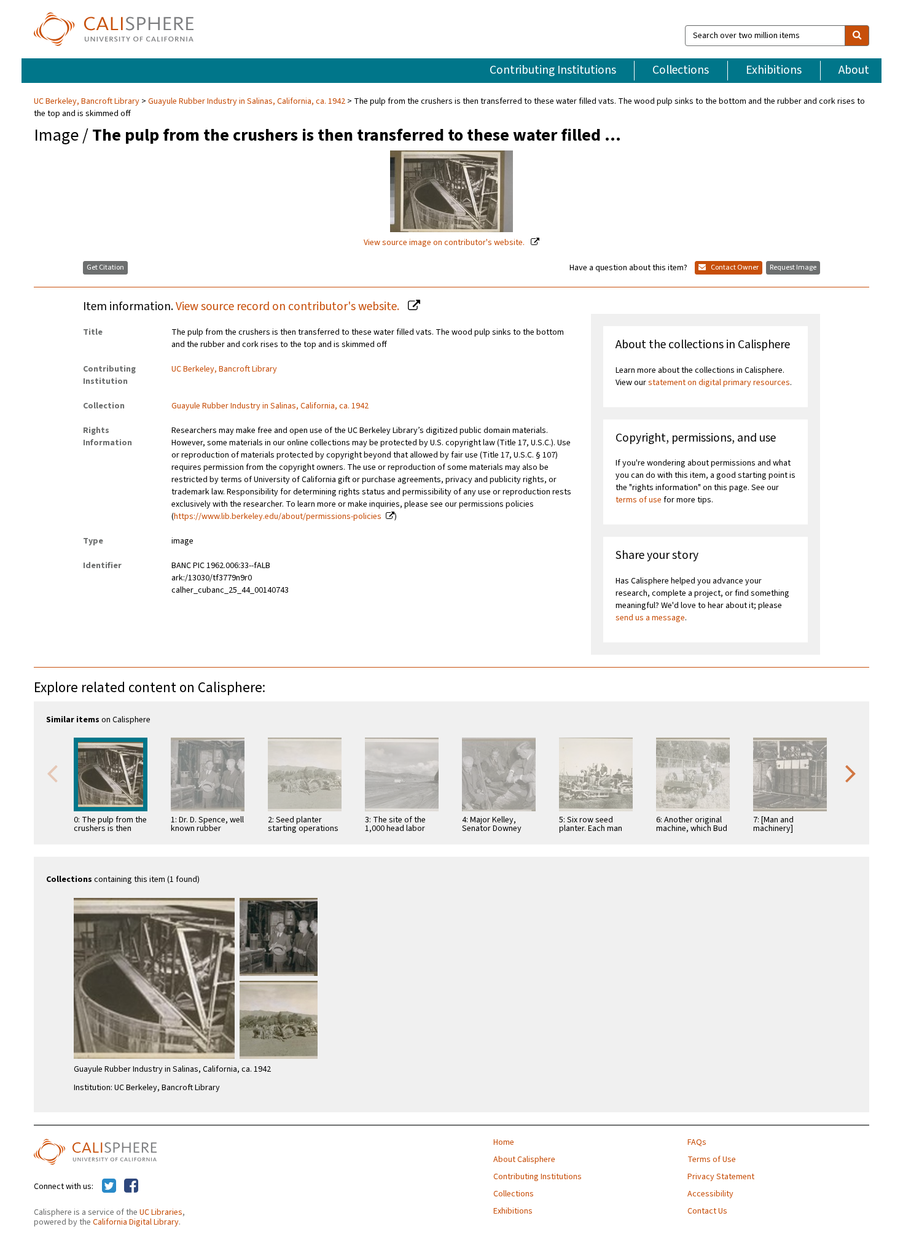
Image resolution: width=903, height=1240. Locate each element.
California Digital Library (136, 1222)
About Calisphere (524, 1159)
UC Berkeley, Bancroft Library (87, 101)
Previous (52, 772)
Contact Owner (734, 267)
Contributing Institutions (553, 70)
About (853, 70)
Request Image (793, 267)
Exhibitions (774, 70)
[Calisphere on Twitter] (109, 1186)
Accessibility (710, 1194)
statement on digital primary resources (719, 382)
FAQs (696, 1142)
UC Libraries (160, 1212)
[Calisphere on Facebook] (131, 1186)
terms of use (639, 500)
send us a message (650, 618)
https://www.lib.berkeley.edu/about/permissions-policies (277, 516)
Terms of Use (711, 1159)
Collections (680, 70)
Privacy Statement (720, 1176)
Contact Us (707, 1211)
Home (503, 1142)
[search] (857, 35)
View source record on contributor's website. (289, 306)
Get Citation (105, 267)
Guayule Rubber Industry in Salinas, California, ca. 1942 (246, 101)
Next (851, 772)
